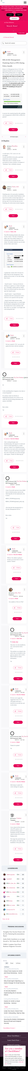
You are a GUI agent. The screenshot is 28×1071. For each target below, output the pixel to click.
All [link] (6, 963)
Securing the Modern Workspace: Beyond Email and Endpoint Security (14, 1021)
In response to (10, 231)
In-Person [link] (18, 963)
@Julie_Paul (15, 642)
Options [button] (25, 37)
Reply (13, 129)
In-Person (7, 966)
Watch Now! (12, 26)
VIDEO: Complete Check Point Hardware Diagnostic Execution (12, 945)
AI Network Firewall (8, 37)
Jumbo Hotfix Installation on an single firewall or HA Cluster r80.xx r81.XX (14, 940)
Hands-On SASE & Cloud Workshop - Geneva (12, 1002)
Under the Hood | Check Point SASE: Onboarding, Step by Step (14, 1012)
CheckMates (9, 1028)
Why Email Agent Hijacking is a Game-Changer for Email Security (14, 982)
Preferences (14, 18)
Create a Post (21, 33)
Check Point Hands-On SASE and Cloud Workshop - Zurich (13, 972)
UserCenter (14, 1069)
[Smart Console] (25, 136)
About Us (23, 1067)
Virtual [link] (11, 963)
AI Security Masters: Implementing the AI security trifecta (12, 993)
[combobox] (14, 43)
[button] (10, 14)
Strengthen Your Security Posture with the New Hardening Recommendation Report (14, 934)
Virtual (6, 976)
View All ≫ (5, 919)
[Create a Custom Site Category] (2, 136)
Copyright (10, 1067)
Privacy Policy (16, 1067)
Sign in (6, 1054)
